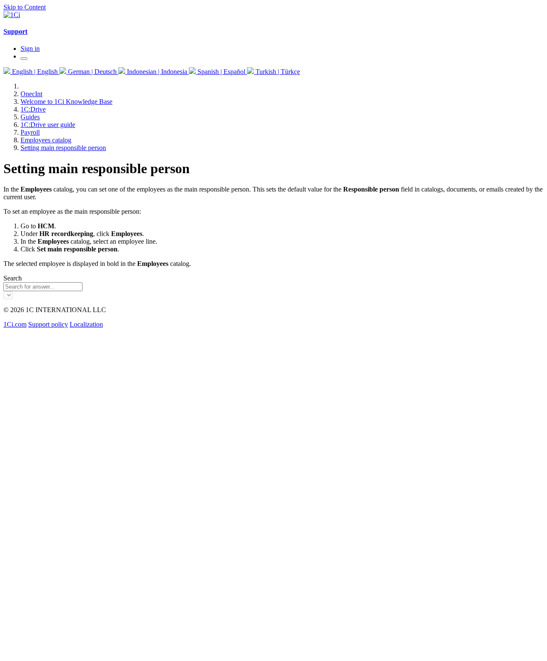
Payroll (30, 132)
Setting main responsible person (63, 147)
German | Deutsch (92, 71)
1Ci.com (14, 324)
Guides (30, 117)
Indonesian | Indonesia (157, 71)
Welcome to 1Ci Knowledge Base (66, 101)
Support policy (48, 324)
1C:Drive (33, 109)
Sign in (30, 48)
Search (12, 278)
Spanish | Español (221, 71)
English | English (34, 71)
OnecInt (31, 93)
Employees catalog (46, 140)
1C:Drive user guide (48, 124)
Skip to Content (24, 7)
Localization (86, 324)
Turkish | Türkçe (277, 71)
